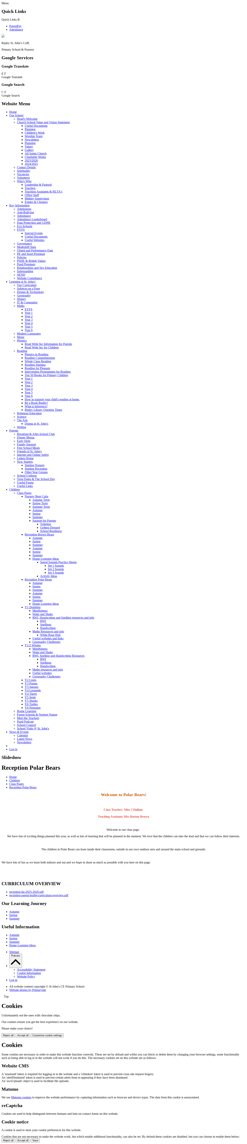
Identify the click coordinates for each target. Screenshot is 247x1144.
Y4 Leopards (33, 690)
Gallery (29, 150)
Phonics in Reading (36, 354)
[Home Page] (3, 36)
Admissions (24, 209)
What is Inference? (36, 406)
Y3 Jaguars (31, 687)
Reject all (8, 1035)
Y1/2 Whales (33, 645)
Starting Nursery (35, 465)
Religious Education (29, 413)
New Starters (25, 461)
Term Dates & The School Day (36, 479)
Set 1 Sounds (56, 565)
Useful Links (25, 486)
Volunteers (23, 177)
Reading (22, 351)
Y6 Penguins (33, 707)
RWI (43, 621)
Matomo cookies (21, 1097)
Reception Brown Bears (39, 534)
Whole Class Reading (38, 361)
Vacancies (23, 174)
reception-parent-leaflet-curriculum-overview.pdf (38, 895)
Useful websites (42, 673)
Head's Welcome (27, 118)
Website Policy (26, 976)
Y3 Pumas (31, 683)
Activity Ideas (48, 576)
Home (13, 112)
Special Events (34, 233)
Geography (24, 295)
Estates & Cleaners (36, 202)
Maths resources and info (47, 669)
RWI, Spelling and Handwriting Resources (58, 655)
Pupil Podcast (25, 721)
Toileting (45, 524)
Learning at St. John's (22, 281)
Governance (24, 243)
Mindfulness (39, 610)
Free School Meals (28, 448)
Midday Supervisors (37, 198)
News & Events (19, 732)
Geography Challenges (46, 641)
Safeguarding (25, 271)
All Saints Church (36, 153)
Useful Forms (25, 482)
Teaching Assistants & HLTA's (43, 191)
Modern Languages (29, 333)
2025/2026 (31, 160)
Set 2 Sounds (56, 569)
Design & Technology (30, 292)
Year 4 (29, 323)
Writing (21, 427)
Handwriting (48, 628)
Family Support (26, 444)
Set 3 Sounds (56, 572)
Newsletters (32, 139)
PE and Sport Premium (31, 254)
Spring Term (40, 503)
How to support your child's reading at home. (52, 399)
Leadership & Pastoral (38, 184)
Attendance (16, 29)
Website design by (27, 990)
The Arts (22, 420)
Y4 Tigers (31, 693)
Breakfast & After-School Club (36, 434)
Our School (16, 115)
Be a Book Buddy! (36, 402)
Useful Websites (34, 240)
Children (14, 489)
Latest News (24, 738)
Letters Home (25, 458)
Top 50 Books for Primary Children (46, 375)
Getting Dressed (50, 527)
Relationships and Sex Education (37, 267)
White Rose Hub (50, 635)
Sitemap (14, 951)
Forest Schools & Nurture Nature (37, 714)
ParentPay (15, 26)
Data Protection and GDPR (33, 222)
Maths (21, 306)
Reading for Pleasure (37, 368)
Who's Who (24, 181)
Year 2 (29, 316)
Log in (13, 749)
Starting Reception (36, 468)
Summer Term (41, 506)
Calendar (22, 735)
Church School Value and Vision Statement (43, 122)
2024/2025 (31, 163)
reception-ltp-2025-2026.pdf (26, 891)
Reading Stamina (35, 364)
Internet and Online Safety (33, 454)
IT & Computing (27, 302)
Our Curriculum (26, 285)
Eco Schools (24, 226)
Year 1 (29, 312)
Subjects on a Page (28, 288)
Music (21, 337)
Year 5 (29, 326)
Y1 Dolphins (33, 607)
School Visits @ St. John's (33, 728)
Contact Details (26, 167)
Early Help (23, 441)
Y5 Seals (30, 697)
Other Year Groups (36, 472)
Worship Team (33, 136)
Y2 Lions (30, 680)
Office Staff (32, 195)
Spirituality (23, 170)
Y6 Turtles (31, 704)
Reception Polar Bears (38, 579)
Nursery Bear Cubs (36, 496)
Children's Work (35, 132)
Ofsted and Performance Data (35, 250)
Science (21, 416)
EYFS (21, 229)
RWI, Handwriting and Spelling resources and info (63, 617)
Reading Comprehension (40, 357)
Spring (36, 513)
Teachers (30, 188)
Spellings (45, 624)
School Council (26, 725)
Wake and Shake (42, 614)
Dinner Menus (26, 437)
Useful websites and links (47, 638)
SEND (21, 274)
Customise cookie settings (47, 1035)
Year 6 (29, 330)
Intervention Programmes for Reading (48, 371)
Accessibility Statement (31, 969)
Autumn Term (41, 499)
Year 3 (29, 319)
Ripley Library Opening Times (43, 409)
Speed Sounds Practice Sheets (58, 562)
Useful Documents (36, 125)
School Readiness (51, 531)
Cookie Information (29, 973)
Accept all (23, 1035)
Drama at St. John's (36, 423)
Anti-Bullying (25, 212)
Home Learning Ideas (45, 558)
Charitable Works (35, 157)
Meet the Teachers (28, 718)
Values (29, 146)
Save (35, 1140)
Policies (21, 257)
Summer (37, 517)
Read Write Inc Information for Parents (48, 344)
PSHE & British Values (31, 260)
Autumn (37, 510)
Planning (30, 129)
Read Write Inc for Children (42, 347)
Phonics (22, 340)
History (21, 299)
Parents (13, 430)
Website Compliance (29, 278)
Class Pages (24, 493)
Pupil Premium (26, 264)
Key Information (19, 205)
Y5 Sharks (31, 700)
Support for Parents (44, 520)
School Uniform (27, 475)
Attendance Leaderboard (32, 219)
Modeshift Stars (26, 247)
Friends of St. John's (29, 451)
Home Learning (26, 711)
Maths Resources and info (48, 631)
